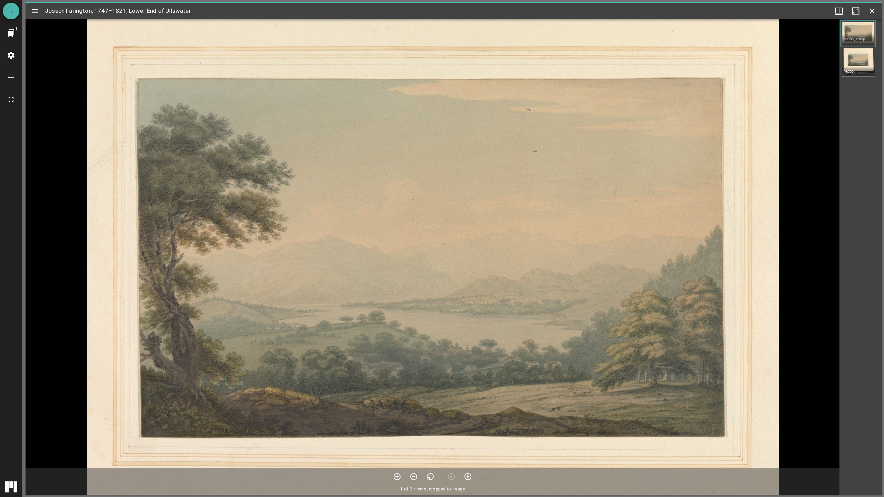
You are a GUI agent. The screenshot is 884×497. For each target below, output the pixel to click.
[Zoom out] (413, 476)
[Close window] (872, 11)
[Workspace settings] (11, 55)
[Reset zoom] (430, 476)
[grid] (860, 257)
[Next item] (468, 476)
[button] (858, 34)
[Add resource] (11, 11)
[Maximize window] (855, 11)
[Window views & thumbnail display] (839, 11)
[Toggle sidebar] (35, 11)
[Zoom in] (397, 476)
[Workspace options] (11, 77)
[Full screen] (11, 99)
